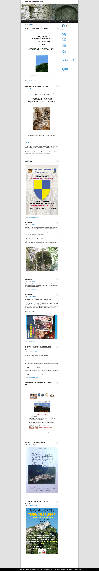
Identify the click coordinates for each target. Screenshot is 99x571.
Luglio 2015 (64, 40)
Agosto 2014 (64, 41)
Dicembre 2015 (64, 39)
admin (32, 24)
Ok (79, 569)
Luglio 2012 (64, 47)
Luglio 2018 (64, 32)
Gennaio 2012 (64, 50)
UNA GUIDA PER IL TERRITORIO (36, 86)
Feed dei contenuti (65, 68)
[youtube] (66, 26)
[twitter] (64, 26)
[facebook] (62, 26)
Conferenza (29, 161)
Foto (49, 21)
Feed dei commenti (65, 69)
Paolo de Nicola (68, 61)
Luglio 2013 (64, 46)
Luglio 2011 (64, 53)
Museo (30, 21)
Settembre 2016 (64, 35)
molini (65, 61)
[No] (97, 569)
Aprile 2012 (63, 49)
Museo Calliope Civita (34, 1)
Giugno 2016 (64, 38)
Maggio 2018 (64, 33)
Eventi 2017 (29, 222)
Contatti (60, 21)
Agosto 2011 (64, 52)
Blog (52, 21)
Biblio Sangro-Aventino (67, 21)
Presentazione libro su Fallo (35, 442)
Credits (56, 21)
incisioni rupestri (68, 60)
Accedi (63, 67)
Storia (46, 21)
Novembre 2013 (64, 45)
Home (26, 21)
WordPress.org (64, 70)
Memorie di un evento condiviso (36, 29)
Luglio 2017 (64, 34)
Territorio (41, 21)
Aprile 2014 (63, 44)
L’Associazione (35, 21)
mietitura (63, 61)
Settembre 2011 (64, 51)
